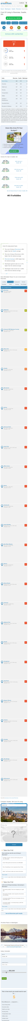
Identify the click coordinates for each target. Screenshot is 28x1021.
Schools (23, 281)
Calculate (4, 978)
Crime (10, 284)
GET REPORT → (14, 151)
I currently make (8, 971)
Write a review (4, 877)
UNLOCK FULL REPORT (15, 18)
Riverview (18, 8)
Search (2, 8)
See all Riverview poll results (14, 913)
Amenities (4, 284)
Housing (17, 284)
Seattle (13, 8)
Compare (14, 844)
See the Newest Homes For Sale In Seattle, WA (17, 190)
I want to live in (5, 962)
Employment (17, 281)
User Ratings (23, 284)
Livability (21, 2)
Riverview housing (9, 259)
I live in (3, 954)
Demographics (15, 22)
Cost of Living (10, 281)
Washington (8, 8)
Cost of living (4, 81)
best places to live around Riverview (11, 797)
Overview (3, 22)
